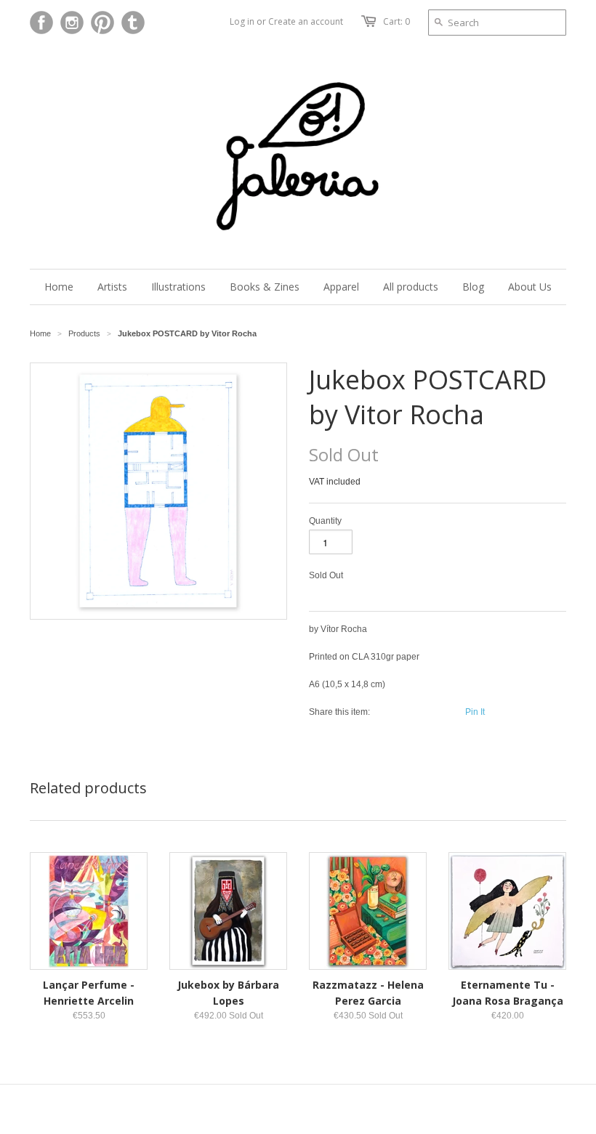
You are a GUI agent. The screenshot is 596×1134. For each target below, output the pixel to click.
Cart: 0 (396, 21)
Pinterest (102, 22)
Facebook (41, 22)
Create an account (305, 21)
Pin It (475, 712)
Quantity (325, 521)
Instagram (72, 22)
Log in (242, 21)
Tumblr (133, 22)
